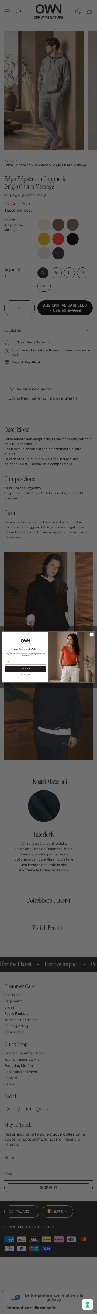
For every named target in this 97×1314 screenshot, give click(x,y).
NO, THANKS (25, 674)
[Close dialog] (92, 634)
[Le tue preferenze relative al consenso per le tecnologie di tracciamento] (87, 1304)
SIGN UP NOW (25, 669)
